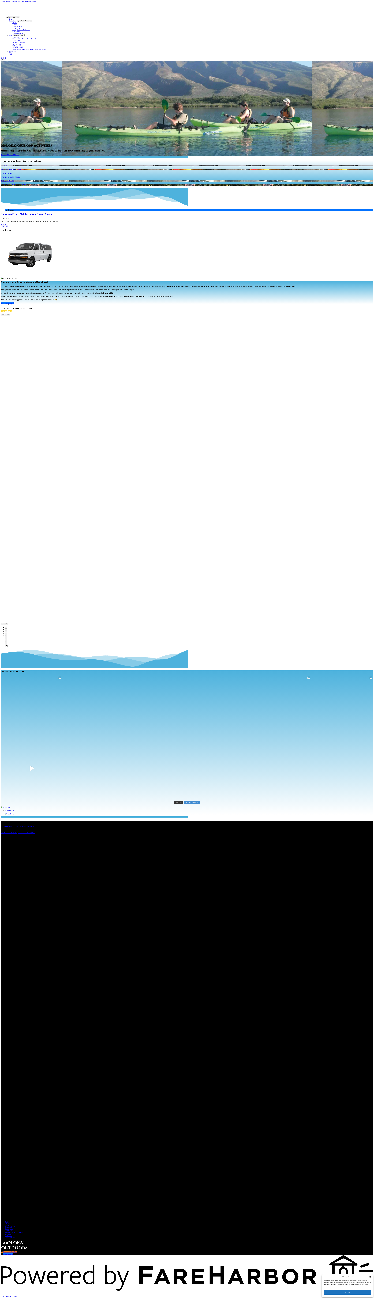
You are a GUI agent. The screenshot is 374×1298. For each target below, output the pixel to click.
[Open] (31, 706)
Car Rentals (16, 31)
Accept (347, 1292)
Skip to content (22, 1)
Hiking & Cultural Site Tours (21, 30)
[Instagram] (60, 734)
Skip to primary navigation (9, 1)
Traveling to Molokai (18, 42)
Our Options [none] (12, 21)
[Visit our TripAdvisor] (6, 845)
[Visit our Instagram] (6, 842)
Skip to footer (31, 1)
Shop (10, 55)
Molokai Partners (17, 48)
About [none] (10, 35)
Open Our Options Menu (24, 21)
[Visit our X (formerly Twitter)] (189, 1214)
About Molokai (17, 41)
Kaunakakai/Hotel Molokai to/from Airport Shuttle (26, 214)
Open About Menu (19, 35)
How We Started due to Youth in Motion (24, 39)
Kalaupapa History (18, 46)
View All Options (17, 33)
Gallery (11, 53)
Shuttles (14, 23)
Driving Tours (16, 28)
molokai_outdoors (31, 677)
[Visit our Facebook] (6, 837)
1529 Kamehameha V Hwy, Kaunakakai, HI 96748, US (18, 833)
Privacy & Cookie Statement (9, 1296)
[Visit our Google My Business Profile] (6, 839)
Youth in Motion (10, 1237)
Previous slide (6, 314)
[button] (370, 1277)
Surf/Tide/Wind (17, 44)
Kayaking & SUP (17, 26)
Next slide (4, 624)
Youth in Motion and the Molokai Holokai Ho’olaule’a (29, 49)
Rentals (14, 24)
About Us (15, 37)
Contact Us (12, 51)
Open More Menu (14, 17)
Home (10, 19)
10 (6, 646)
